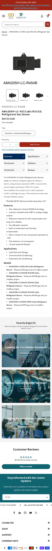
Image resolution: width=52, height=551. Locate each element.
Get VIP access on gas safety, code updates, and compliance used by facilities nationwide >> (26, 6)
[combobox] (23, 24)
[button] (3, 16)
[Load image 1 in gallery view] (12, 95)
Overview (8, 156)
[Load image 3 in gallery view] (39, 95)
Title (3, 128)
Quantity (5, 139)
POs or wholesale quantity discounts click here (18, 149)
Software (32, 163)
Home (4, 32)
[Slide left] (4, 96)
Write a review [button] (26, 466)
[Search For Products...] (47, 24)
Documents (9, 163)
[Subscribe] (46, 497)
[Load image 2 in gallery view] (26, 95)
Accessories (9, 170)
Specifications (34, 156)
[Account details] (42, 16)
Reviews (31, 170)
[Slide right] (48, 96)
